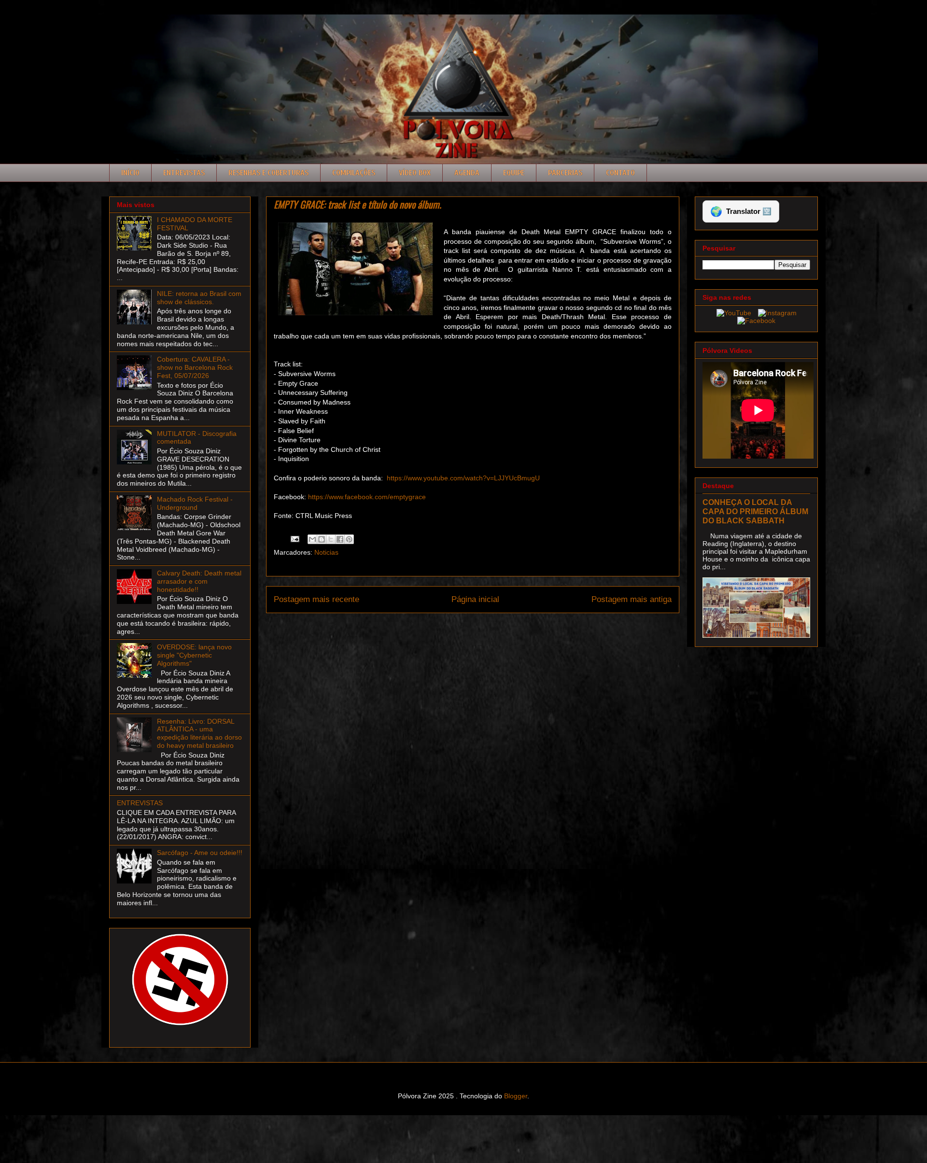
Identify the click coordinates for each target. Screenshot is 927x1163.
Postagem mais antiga (631, 599)
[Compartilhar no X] (331, 539)
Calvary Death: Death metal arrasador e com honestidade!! (199, 581)
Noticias (326, 552)
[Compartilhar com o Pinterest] (349, 539)
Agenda (466, 172)
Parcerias (565, 172)
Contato (620, 172)
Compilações (353, 172)
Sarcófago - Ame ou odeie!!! (199, 852)
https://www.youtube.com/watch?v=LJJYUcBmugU (463, 478)
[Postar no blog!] (321, 539)
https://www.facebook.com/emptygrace (367, 497)
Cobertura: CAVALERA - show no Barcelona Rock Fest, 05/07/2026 (195, 367)
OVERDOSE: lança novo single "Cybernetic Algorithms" (194, 655)
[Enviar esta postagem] (294, 538)
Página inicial (475, 599)
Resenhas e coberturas (268, 172)
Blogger (515, 1096)
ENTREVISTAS (140, 803)
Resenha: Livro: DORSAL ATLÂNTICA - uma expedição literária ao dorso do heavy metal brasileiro (199, 733)
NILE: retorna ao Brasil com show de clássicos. (199, 298)
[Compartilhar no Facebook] (340, 539)
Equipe (513, 172)
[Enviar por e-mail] (312, 539)
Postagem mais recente (316, 599)
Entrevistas (184, 172)
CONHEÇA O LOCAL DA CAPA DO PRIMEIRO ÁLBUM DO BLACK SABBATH (755, 511)
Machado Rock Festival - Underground (195, 503)
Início (130, 172)
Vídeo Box (415, 172)
